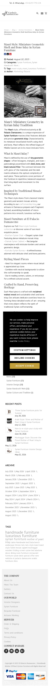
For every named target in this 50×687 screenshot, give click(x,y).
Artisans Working (11, 615)
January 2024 (26, 503)
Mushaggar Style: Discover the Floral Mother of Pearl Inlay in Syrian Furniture (28, 440)
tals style (29, 545)
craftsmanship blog (28, 204)
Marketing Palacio (22, 71)
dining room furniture (20, 553)
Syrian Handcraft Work (16, 388)
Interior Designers (12, 602)
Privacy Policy (10, 637)
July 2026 (9, 471)
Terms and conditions (13, 632)
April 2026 (31, 471)
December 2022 (26, 511)
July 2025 (9, 487)
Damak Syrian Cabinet (15, 241)
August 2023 (11, 511)
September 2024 (27, 491)
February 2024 (11, 503)
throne (18, 545)
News (9, 376)
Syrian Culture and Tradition (19, 392)
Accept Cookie (24, 366)
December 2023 (12, 507)
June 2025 (20, 487)
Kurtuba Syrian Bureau (15, 250)
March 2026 (10, 475)
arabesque (10, 545)
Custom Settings (25, 350)
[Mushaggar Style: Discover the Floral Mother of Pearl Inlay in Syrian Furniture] (9, 439)
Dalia (31, 542)
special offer (29, 555)
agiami (25, 547)
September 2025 (12, 483)
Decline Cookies (24, 358)
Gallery (7, 589)
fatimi (13, 547)
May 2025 (31, 487)
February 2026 (24, 475)
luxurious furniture (36, 68)
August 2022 (11, 515)
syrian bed (30, 550)
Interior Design (13, 384)
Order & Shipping (11, 624)
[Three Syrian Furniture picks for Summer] (9, 412)
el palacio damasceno (22, 558)
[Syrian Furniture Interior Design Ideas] (9, 450)
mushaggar (33, 547)
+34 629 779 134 (33, 3)
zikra (15, 561)
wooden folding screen (15, 550)
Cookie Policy (23, 341)
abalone (38, 550)
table (13, 542)
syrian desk (18, 555)
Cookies (7, 641)
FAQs (6, 628)
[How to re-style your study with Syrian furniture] (9, 430)
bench (37, 542)
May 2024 (9, 499)
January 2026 (11, 479)
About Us (8, 580)
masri (25, 68)
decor (8, 553)
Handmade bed (22, 542)
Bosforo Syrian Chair (14, 235)
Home (6, 30)
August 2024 (11, 495)
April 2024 (20, 499)
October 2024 (11, 491)
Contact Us (9, 593)
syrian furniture (16, 539)
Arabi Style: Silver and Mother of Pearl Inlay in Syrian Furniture (29, 420)
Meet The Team (11, 584)
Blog (14, 30)
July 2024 (23, 495)
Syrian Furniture (25, 30)
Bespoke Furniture (12, 611)
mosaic (19, 547)
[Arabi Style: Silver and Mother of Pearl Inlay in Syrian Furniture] (9, 421)
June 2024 (33, 495)
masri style (17, 68)
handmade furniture (22, 532)
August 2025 (27, 483)
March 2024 (32, 499)
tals (23, 545)
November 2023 (28, 507)
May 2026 (20, 471)
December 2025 (26, 479)
